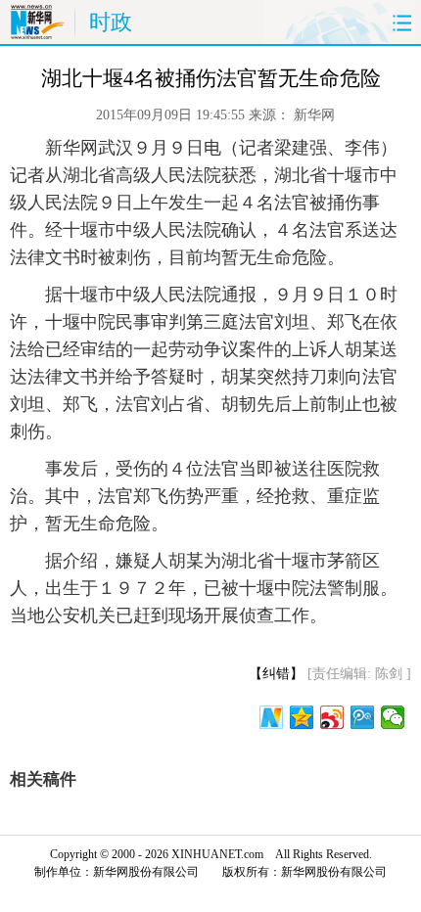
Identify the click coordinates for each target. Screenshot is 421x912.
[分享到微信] (393, 717)
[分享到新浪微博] (332, 717)
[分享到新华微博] (271, 717)
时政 (110, 22)
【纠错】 (276, 673)
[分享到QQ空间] (302, 717)
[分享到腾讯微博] (363, 717)
